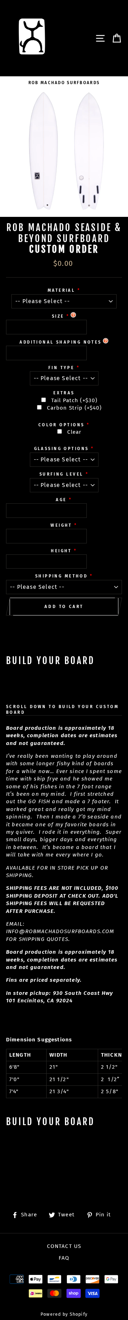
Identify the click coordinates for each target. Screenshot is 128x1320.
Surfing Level (61, 474)
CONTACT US (64, 1246)
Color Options (61, 424)
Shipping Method (61, 576)
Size (58, 316)
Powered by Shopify (64, 1314)
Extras (64, 392)
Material (61, 290)
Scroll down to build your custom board (62, 709)
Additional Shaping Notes (61, 342)
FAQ (64, 1258)
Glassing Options (61, 448)
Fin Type (61, 367)
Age (61, 499)
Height (61, 550)
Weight (61, 525)
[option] (64, 83)
